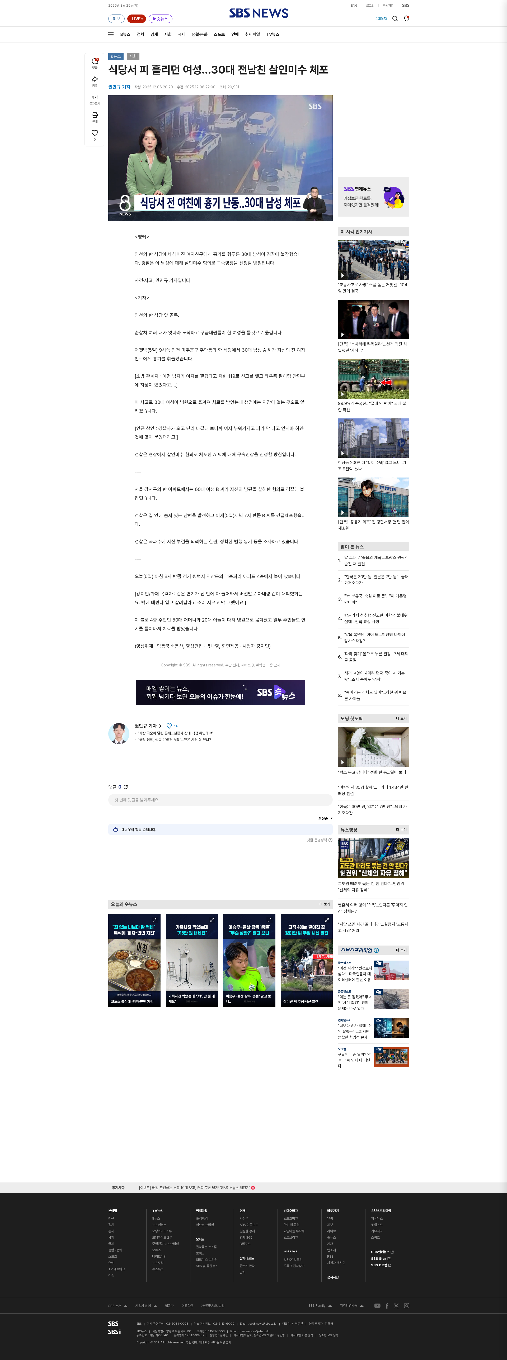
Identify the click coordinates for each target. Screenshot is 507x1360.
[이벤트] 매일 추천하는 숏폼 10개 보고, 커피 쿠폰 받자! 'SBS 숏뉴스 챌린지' (194, 1187)
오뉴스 (156, 1250)
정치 (140, 34)
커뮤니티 (376, 1231)
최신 (111, 1218)
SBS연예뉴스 (380, 1251)
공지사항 (333, 1277)
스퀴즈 (375, 1237)
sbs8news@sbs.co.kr (263, 1323)
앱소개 (331, 1250)
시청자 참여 (146, 1306)
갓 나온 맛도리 (293, 1260)
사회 (168, 34)
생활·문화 (200, 34)
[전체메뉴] (111, 34)
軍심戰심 (202, 1218)
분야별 (112, 1209)
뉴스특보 (157, 1269)
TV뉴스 (272, 34)
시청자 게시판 (336, 1263)
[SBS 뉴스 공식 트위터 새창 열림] (396, 1305)
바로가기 (333, 1209)
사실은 (244, 1218)
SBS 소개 (118, 1306)
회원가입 (388, 5)
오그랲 (342, 1049)
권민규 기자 (146, 726)
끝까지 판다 (247, 1266)
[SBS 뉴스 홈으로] (258, 13)
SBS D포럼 (379, 1264)
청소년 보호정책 (328, 1335)
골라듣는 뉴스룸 (206, 1247)
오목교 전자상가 (294, 1266)
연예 (235, 34)
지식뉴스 (376, 1218)
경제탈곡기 (344, 1020)
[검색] (395, 18)
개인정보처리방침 (212, 1306)
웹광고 (169, 1306)
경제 (154, 34)
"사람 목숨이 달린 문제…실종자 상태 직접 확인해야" (175, 733)
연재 (243, 1209)
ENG (354, 5)
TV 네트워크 (116, 1269)
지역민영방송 (352, 1306)
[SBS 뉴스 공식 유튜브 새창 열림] (377, 1305)
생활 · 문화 (115, 1250)
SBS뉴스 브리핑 (206, 1260)
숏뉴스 (331, 1237)
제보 (330, 1225)
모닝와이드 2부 (162, 1237)
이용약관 (187, 1306)
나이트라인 (159, 1256)
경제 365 (246, 1237)
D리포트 (245, 1244)
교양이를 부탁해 (294, 1231)
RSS (330, 1256)
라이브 (331, 1231)
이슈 (111, 1275)
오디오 (200, 1238)
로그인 (370, 5)
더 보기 (323, 903)
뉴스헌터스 (159, 1225)
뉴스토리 (157, 1263)
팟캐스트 (376, 1225)
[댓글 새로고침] (125, 787)
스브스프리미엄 (381, 1209)
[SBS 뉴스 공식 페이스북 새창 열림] (387, 1306)
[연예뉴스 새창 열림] (373, 197)
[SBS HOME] (406, 5)
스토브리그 (291, 1237)
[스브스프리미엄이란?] (377, 950)
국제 (181, 34)
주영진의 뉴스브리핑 (165, 1244)
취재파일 (252, 34)
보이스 (200, 1253)
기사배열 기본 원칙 (301, 1335)
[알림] (406, 18)
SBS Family (320, 1306)
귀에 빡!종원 (291, 1225)
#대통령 (381, 19)
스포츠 (219, 34)
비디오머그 (291, 1209)
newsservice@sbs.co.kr (255, 1331)
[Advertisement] (220, 871)
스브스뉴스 (291, 1250)
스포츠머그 (291, 1218)
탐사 (243, 1272)
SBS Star (378, 1258)
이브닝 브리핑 (205, 1225)
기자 (330, 1244)
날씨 (330, 1218)
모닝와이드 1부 (162, 1231)
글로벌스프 (344, 963)
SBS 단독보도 (249, 1225)
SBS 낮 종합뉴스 (207, 1266)
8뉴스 (125, 34)
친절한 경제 (247, 1231)
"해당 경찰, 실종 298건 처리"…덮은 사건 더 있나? (174, 740)
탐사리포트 (247, 1257)
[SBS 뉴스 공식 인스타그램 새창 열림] (406, 1305)
